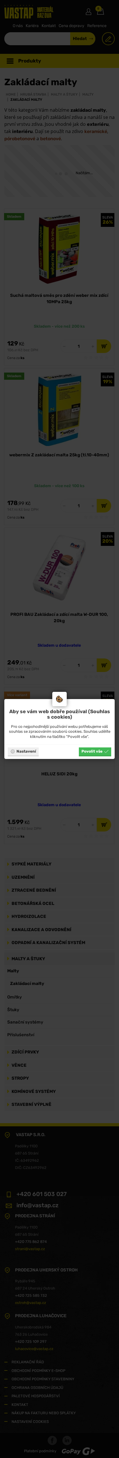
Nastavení (26, 751)
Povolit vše (92, 751)
